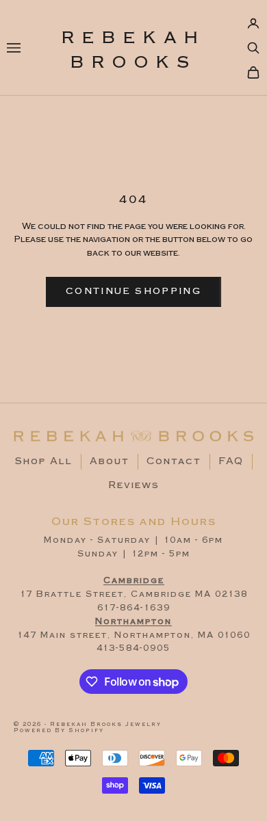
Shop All (44, 461)
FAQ (231, 461)
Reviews (134, 485)
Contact (174, 461)
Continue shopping (133, 291)
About (109, 461)
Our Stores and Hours (133, 521)
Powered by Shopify (59, 730)
